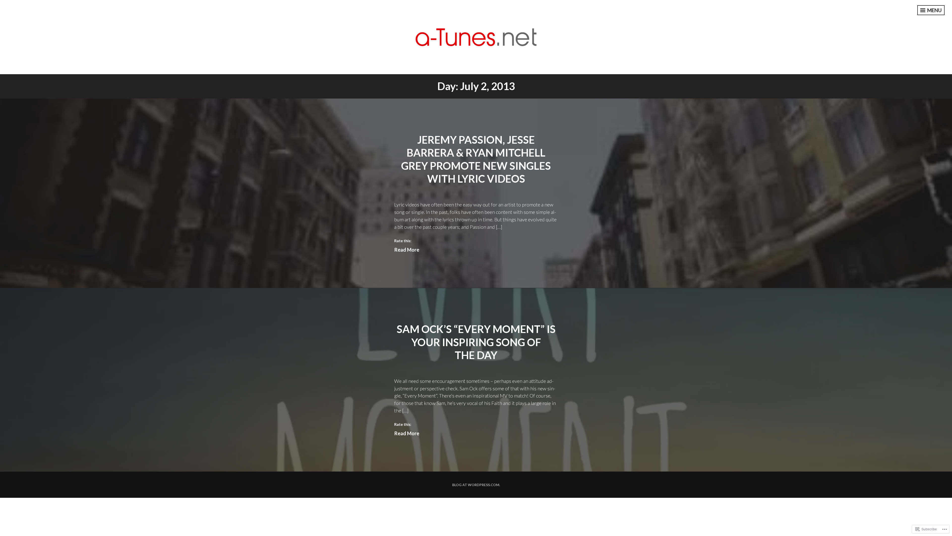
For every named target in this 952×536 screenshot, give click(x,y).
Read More (406, 250)
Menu (934, 10)
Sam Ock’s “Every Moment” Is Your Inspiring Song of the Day (476, 342)
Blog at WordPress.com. (476, 485)
